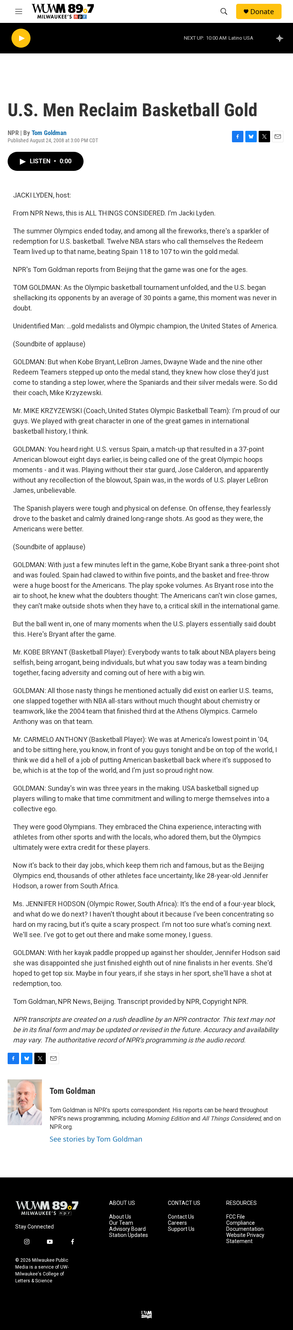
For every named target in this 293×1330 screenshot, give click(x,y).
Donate (262, 12)
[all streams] (281, 38)
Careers (177, 1223)
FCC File (235, 1217)
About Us (120, 1217)
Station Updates (128, 1235)
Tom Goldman (49, 133)
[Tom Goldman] (25, 1102)
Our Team (121, 1223)
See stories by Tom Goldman (96, 1138)
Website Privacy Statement (245, 1238)
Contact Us (181, 1217)
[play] (21, 38)
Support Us (181, 1229)
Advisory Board (127, 1229)
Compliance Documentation (245, 1226)
